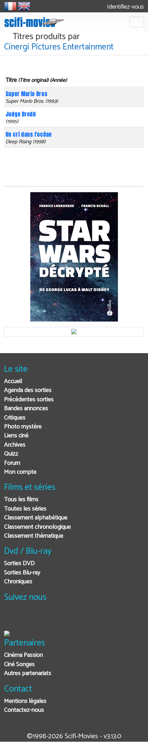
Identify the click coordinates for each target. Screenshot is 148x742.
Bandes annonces (26, 409)
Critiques (14, 418)
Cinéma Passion (23, 655)
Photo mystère (23, 427)
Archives (14, 445)
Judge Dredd (21, 114)
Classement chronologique (37, 527)
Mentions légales (25, 701)
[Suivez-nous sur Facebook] (11, 619)
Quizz (11, 454)
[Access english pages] (24, 6)
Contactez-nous (24, 710)
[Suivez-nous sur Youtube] (45, 619)
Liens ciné (16, 436)
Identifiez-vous (125, 7)
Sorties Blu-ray (22, 573)
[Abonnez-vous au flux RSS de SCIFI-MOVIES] (62, 619)
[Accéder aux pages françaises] (10, 6)
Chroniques (18, 582)
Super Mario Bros (26, 94)
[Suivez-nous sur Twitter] (28, 619)
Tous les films (21, 500)
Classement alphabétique (35, 518)
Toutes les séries (25, 509)
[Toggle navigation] (136, 21)
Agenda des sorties (28, 390)
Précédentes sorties (29, 400)
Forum (12, 463)
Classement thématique (33, 536)
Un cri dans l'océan (29, 134)
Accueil (13, 381)
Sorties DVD (19, 564)
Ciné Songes (19, 665)
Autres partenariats (27, 673)
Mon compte (20, 472)
